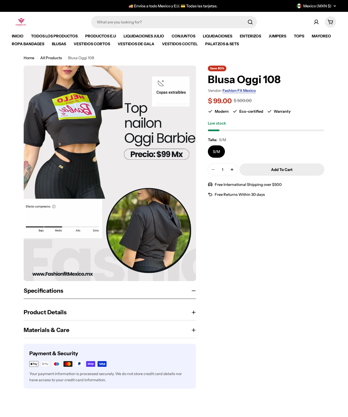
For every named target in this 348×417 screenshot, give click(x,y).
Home (29, 57)
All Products (51, 57)
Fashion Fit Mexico (239, 90)
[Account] (316, 22)
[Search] (250, 22)
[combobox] (174, 22)
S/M (216, 151)
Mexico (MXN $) (317, 6)
